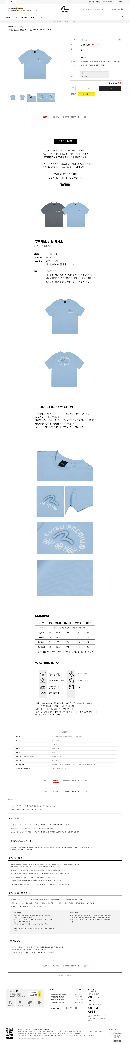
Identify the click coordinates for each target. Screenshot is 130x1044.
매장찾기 (98, 2)
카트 (119, 9)
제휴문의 (46, 1029)
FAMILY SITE (112, 1029)
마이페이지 (112, 9)
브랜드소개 (90, 2)
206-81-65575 (22, 1033)
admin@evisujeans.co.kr (81, 1033)
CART (87, 89)
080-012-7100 (94, 999)
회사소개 (20, 1029)
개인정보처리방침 (37, 1029)
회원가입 (91, 9)
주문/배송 (105, 9)
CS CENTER (92, 989)
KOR (120, 2)
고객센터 (98, 9)
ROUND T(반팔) (71, 21)
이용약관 (27, 1029)
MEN (60, 21)
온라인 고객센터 (94, 994)
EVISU (11, 2)
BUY (110, 89)
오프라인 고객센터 (95, 1004)
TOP (64, 21)
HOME (56, 21)
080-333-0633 (94, 1009)
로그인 (85, 9)
